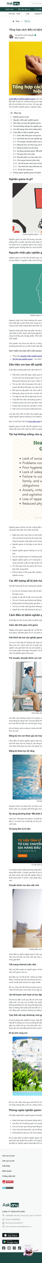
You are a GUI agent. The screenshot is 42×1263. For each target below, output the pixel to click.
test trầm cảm (34, 421)
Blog (17, 21)
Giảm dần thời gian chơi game (29, 135)
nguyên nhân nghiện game (31, 356)
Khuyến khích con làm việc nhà (29, 157)
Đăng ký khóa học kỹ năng (27, 148)
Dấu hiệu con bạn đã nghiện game (27, 123)
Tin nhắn (38, 9)
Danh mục (9, 9)
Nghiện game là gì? (21, 117)
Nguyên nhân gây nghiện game (26, 120)
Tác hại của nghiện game (22, 359)
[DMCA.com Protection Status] (7, 1188)
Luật (27, 14)
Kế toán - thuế (14, 14)
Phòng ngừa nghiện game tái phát (27, 172)
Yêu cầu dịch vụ (24, 9)
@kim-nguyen (20, 38)
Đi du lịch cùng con (25, 169)
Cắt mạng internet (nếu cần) (28, 160)
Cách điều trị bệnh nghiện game (22, 99)
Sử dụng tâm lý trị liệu (26, 154)
